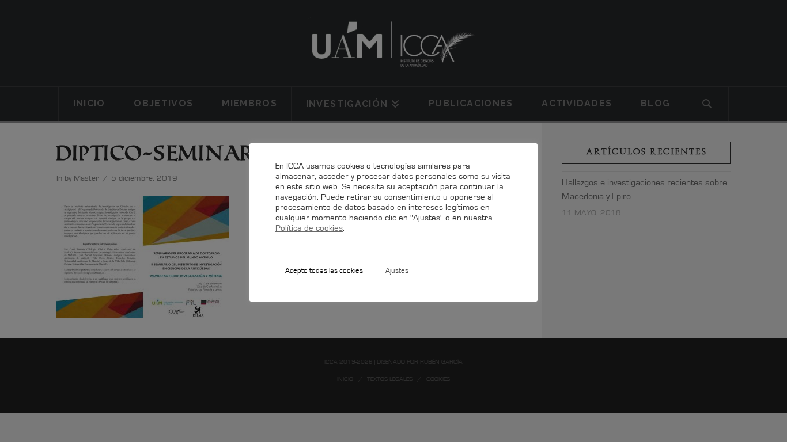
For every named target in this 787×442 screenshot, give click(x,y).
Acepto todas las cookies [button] (324, 271)
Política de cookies (309, 229)
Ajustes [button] (396, 271)
